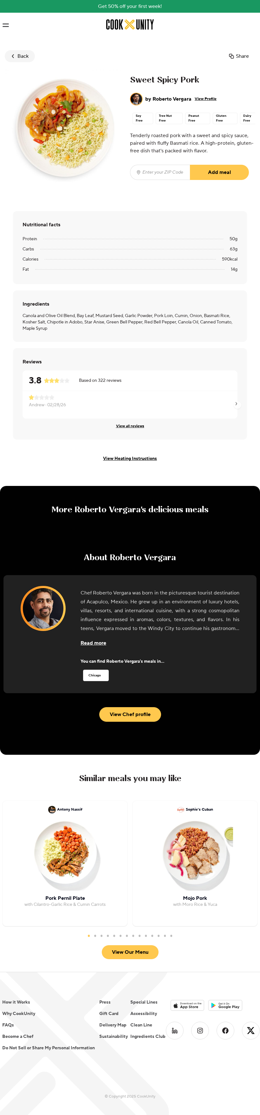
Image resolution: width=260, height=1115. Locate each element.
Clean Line (141, 1025)
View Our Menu (130, 952)
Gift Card (109, 1014)
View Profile (206, 98)
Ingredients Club (148, 1036)
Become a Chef (17, 1036)
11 (152, 935)
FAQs (8, 1025)
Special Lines (144, 1002)
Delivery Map (113, 1025)
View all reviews (130, 426)
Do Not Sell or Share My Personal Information (48, 1048)
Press (105, 1002)
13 (165, 935)
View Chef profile (130, 714)
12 (158, 935)
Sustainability (113, 1036)
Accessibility (143, 1014)
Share (242, 56)
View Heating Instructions (130, 458)
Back (23, 56)
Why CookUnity (18, 1014)
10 (146, 935)
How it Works (16, 1002)
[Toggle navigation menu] (5, 25)
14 (171, 935)
